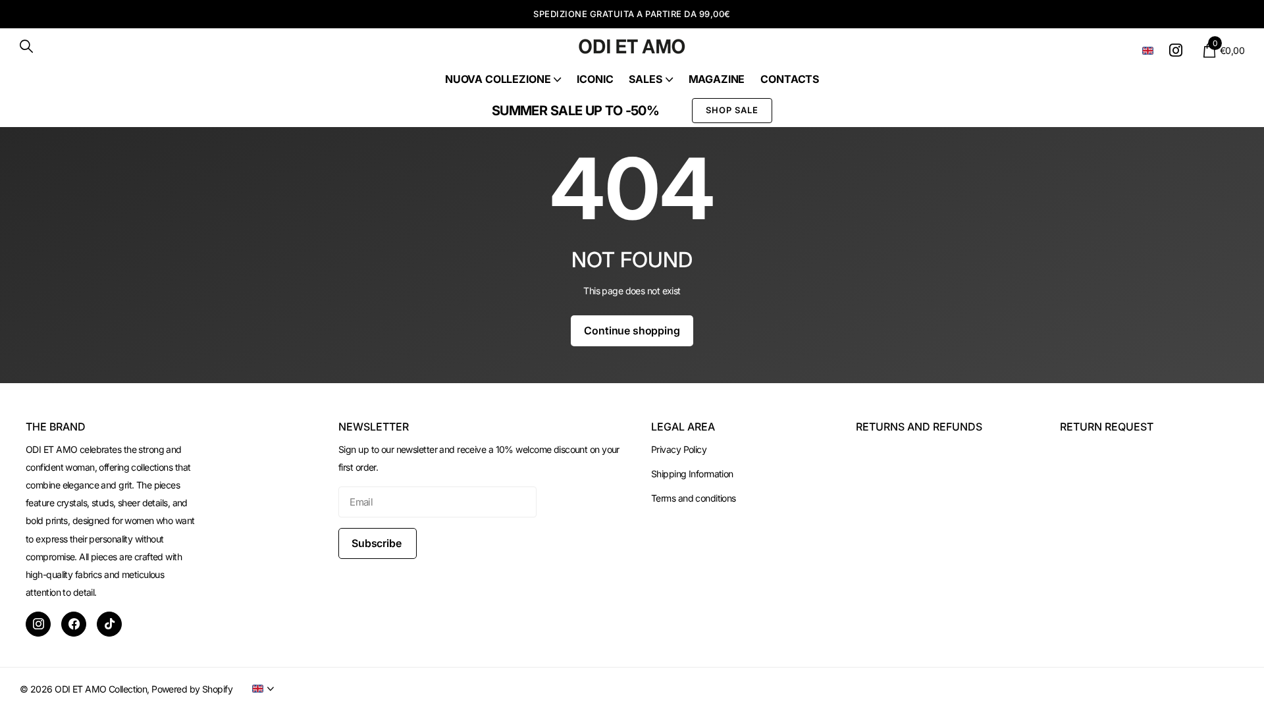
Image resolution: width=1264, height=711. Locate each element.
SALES (645, 79)
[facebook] (73, 624)
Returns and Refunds (919, 426)
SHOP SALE (732, 110)
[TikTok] (109, 624)
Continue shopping (631, 330)
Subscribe (378, 543)
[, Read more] (1178, 50)
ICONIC (595, 79)
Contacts (789, 79)
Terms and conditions (693, 498)
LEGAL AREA (683, 426)
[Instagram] (38, 624)
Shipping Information (692, 473)
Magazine (717, 79)
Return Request (1106, 426)
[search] (26, 46)
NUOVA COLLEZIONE (497, 79)
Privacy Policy (678, 449)
